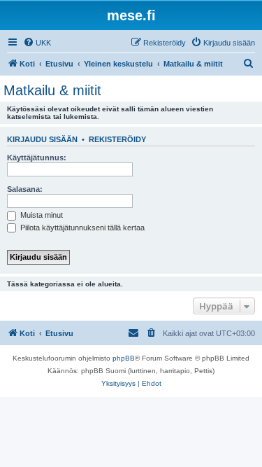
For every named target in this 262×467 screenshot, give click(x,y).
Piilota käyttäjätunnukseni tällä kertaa (81, 227)
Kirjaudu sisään (42, 139)
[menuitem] (37, 42)
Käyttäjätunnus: (36, 157)
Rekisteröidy (117, 139)
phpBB (123, 358)
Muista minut (40, 215)
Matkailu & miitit (52, 90)
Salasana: (25, 189)
